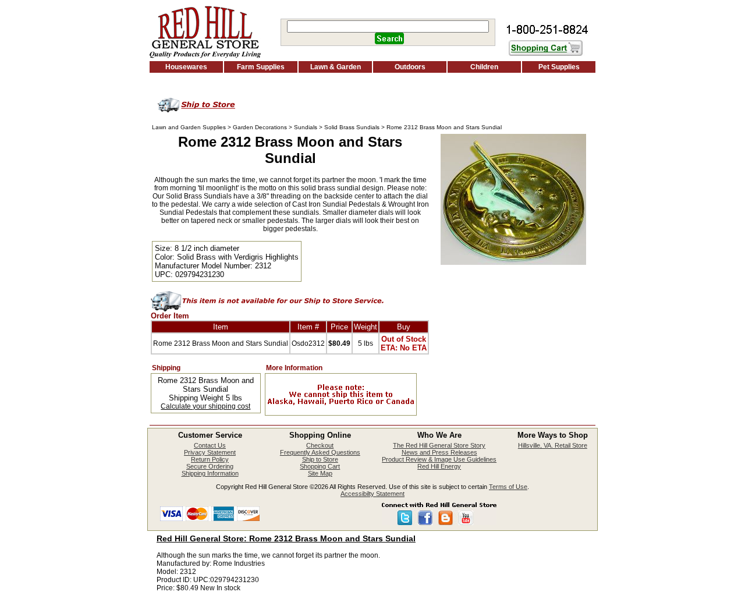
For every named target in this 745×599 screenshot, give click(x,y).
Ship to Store (320, 459)
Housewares (186, 67)
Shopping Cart (320, 466)
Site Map (320, 473)
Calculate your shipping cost (205, 406)
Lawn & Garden (335, 67)
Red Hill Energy (439, 466)
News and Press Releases (439, 452)
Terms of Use (508, 486)
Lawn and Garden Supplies (189, 127)
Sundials (305, 127)
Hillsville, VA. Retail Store (552, 445)
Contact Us (210, 445)
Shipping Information (210, 473)
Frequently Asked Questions (320, 452)
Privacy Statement (210, 452)
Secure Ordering (209, 466)
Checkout (320, 445)
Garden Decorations (260, 127)
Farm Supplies (261, 67)
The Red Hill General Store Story (439, 445)
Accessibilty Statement (372, 493)
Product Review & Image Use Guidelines (439, 459)
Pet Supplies (559, 67)
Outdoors (410, 67)
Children (484, 67)
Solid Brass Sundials (351, 127)
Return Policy (210, 459)
